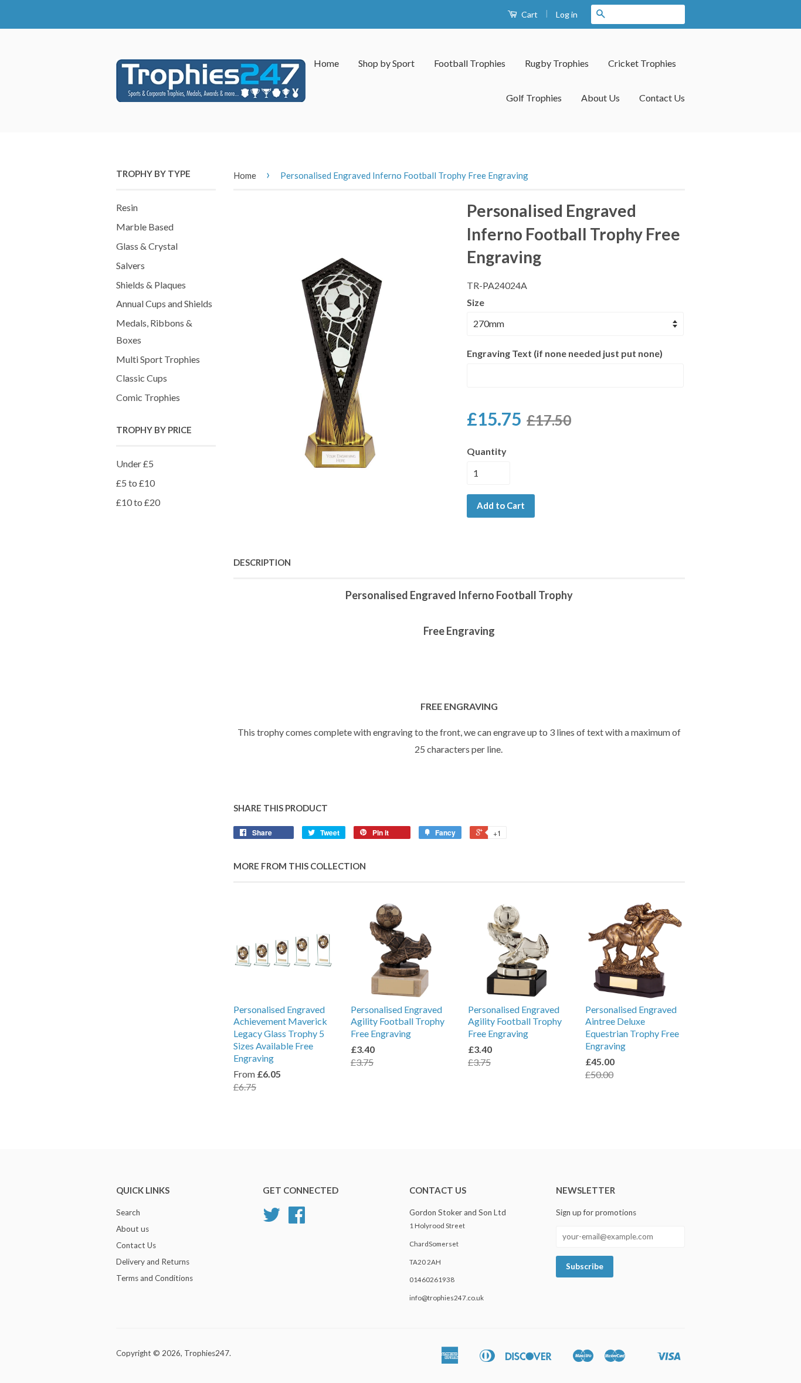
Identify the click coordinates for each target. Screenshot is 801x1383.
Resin (127, 207)
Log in (567, 14)
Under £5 (135, 463)
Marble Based (145, 226)
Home (326, 63)
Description (262, 562)
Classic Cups (141, 377)
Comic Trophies (148, 397)
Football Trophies (469, 63)
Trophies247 (206, 1353)
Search (128, 1212)
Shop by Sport (386, 63)
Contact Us (662, 97)
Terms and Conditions (154, 1278)
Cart (529, 14)
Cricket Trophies (642, 63)
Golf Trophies (534, 97)
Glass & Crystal (147, 246)
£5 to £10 (135, 482)
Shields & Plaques (151, 284)
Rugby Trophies (557, 63)
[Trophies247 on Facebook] (297, 1219)
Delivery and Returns (152, 1261)
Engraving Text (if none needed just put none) (565, 353)
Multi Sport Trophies (158, 359)
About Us (600, 97)
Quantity (487, 451)
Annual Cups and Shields (164, 303)
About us (132, 1229)
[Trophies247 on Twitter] (271, 1219)
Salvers (130, 265)
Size (475, 302)
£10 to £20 (138, 502)
